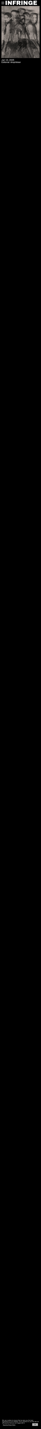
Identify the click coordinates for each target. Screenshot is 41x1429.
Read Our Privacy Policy (9, 1425)
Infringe (21, 3)
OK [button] (35, 1424)
